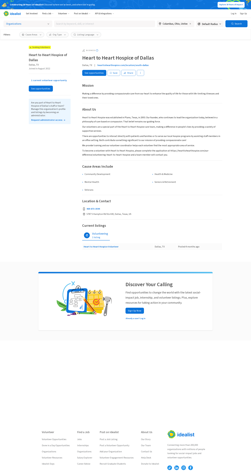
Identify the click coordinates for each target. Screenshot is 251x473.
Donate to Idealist (150, 463)
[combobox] (104, 24)
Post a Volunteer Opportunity (114, 445)
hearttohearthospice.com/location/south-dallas (123, 65)
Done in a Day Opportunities (56, 445)
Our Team (146, 445)
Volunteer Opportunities (54, 439)
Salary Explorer (84, 457)
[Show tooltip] (97, 50)
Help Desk (146, 457)
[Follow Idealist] (169, 467)
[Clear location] (190, 23)
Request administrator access (46, 120)
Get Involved (31, 13)
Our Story (145, 439)
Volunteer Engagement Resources (117, 457)
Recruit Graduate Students (113, 463)
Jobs (79, 439)
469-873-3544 (93, 208)
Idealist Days (48, 463)
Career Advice (83, 463)
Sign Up (243, 13)
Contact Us (146, 451)
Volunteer (62, 13)
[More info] (175, 24)
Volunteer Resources (52, 457)
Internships (83, 445)
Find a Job (46, 13)
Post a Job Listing (109, 439)
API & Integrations (103, 13)
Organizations (49, 451)
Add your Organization (111, 451)
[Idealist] (12, 13)
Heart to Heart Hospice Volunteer (101, 246)
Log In (233, 13)
